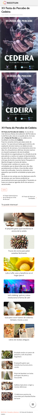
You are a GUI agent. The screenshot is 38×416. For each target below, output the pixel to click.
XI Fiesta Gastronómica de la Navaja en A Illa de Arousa (10, 197)
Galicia (4, 190)
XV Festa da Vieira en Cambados (28, 197)
